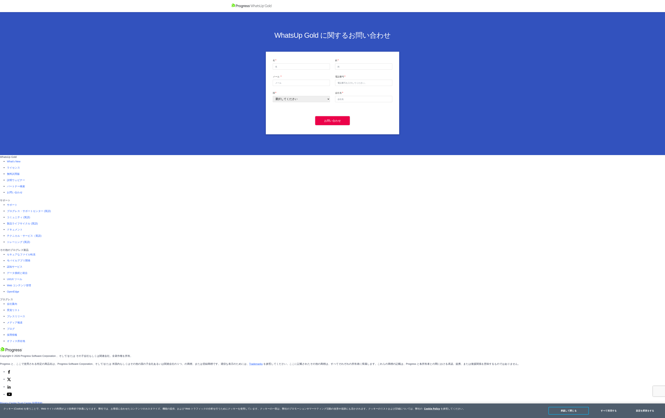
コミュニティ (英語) (18, 217)
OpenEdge (13, 291)
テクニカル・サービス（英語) (24, 236)
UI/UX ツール (14, 279)
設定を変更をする (645, 410)
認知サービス (15, 267)
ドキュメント (15, 229)
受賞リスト (13, 310)
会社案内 (12, 304)
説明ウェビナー (16, 180)
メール (276, 76)
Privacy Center (8, 403)
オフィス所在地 (16, 341)
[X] (9, 380)
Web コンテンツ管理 (19, 285)
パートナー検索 (16, 186)
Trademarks (256, 364)
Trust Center (24, 403)
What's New (13, 161)
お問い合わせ (332, 120)
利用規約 (37, 403)
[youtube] (9, 395)
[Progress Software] (11, 351)
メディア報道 (15, 322)
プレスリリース (16, 316)
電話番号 (339, 76)
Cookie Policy (432, 408)
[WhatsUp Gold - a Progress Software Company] (332, 6)
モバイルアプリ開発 (18, 260)
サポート (12, 205)
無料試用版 (13, 174)
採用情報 (12, 335)
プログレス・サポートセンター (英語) (29, 211)
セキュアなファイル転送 (21, 254)
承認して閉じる (569, 410)
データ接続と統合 (17, 273)
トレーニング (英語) (18, 242)
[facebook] (9, 373)
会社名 (338, 93)
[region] (332, 410)
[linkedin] (9, 388)
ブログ (11, 329)
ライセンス (13, 167)
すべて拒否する (609, 410)
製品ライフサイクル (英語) (22, 223)
